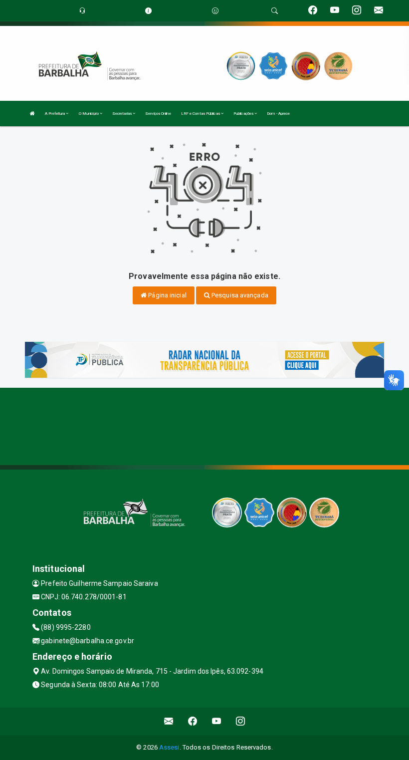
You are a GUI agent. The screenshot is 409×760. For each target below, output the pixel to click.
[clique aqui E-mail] (169, 721)
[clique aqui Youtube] (216, 721)
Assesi (169, 747)
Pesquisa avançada (239, 295)
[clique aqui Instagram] (240, 721)
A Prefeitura (55, 113)
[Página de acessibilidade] (215, 10)
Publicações (243, 113)
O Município (89, 113)
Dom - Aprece (278, 113)
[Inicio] (32, 113)
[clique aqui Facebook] (193, 721)
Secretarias (122, 113)
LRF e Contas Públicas (201, 113)
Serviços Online (158, 113)
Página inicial (167, 295)
